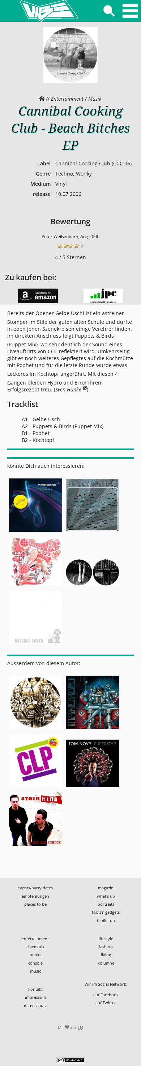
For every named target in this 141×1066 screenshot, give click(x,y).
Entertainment (67, 98)
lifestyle (106, 938)
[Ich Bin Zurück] (35, 846)
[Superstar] (92, 787)
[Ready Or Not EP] (35, 787)
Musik (95, 98)
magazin (106, 887)
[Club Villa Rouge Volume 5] (35, 586)
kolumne (106, 963)
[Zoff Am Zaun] (92, 586)
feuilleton (106, 920)
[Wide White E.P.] (35, 644)
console (35, 963)
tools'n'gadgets (106, 912)
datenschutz (35, 1005)
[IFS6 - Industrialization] (92, 532)
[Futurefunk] (92, 729)
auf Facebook (106, 994)
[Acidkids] (35, 729)
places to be (35, 904)
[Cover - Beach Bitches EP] (70, 81)
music (35, 971)
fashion (106, 946)
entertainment (35, 938)
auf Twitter (105, 1002)
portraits (106, 904)
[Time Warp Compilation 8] (35, 532)
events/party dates (35, 887)
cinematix (35, 946)
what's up (106, 896)
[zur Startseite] (49, 11)
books (35, 954)
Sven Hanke (68, 389)
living (106, 954)
